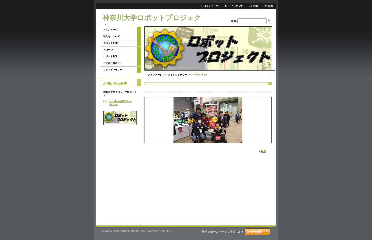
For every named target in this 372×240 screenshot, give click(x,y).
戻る (263, 151)
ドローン (108, 49)
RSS (255, 6)
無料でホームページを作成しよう (223, 231)
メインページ (155, 74)
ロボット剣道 (110, 56)
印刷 (270, 6)
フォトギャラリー (177, 74)
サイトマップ (235, 6)
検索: (234, 21)
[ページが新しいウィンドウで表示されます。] (208, 120)
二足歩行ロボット (112, 63)
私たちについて (111, 36)
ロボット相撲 (110, 43)
